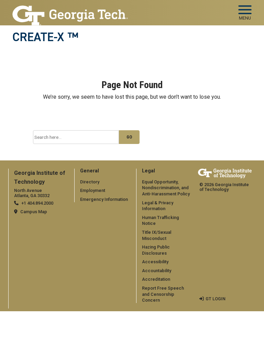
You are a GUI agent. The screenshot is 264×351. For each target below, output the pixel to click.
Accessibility (155, 261)
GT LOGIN (216, 298)
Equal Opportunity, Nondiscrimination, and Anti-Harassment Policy (166, 187)
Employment (92, 190)
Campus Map (33, 211)
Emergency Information (104, 199)
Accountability (156, 270)
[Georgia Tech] (225, 173)
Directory (89, 181)
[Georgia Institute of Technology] (70, 10)
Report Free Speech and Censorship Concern (163, 294)
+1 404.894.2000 (37, 203)
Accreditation (156, 279)
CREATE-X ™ (45, 37)
